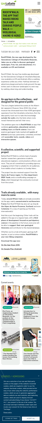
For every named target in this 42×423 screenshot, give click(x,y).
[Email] (38, 52)
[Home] (9, 3)
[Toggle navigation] (39, 3)
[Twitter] (34, 51)
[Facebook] (31, 52)
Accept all (31, 418)
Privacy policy (8, 412)
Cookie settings (11, 418)
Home (3, 41)
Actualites (11, 41)
